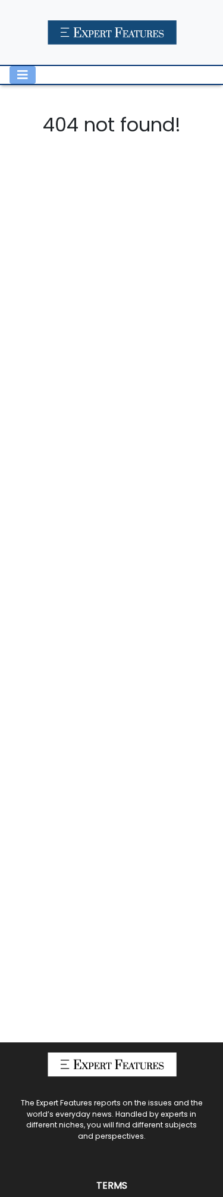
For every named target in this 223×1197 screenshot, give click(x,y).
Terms (111, 1185)
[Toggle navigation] (23, 75)
